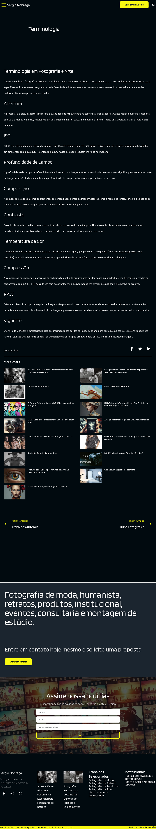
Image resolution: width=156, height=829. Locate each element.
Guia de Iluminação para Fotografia (119, 469)
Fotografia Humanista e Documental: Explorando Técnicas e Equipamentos (126, 370)
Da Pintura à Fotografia (38, 386)
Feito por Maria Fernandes (142, 827)
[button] (3, 5)
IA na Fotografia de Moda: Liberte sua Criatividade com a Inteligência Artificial (126, 404)
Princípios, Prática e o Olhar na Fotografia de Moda (50, 436)
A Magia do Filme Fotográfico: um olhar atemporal (126, 419)
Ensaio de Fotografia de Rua (116, 386)
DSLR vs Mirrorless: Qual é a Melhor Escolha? (123, 453)
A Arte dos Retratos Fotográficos (42, 453)
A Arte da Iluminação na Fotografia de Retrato (48, 486)
